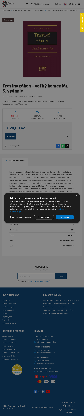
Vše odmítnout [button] (44, 217)
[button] (21, 217)
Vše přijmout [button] (65, 217)
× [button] (76, 195)
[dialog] (42, 208)
